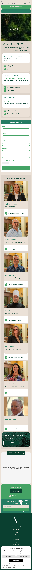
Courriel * (5, 134)
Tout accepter (15, 560)
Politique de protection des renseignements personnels (13, 565)
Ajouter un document (8, 160)
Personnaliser (23, 556)
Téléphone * (5, 141)
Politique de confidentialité (7, 563)
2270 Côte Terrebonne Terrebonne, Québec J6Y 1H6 (15, 81)
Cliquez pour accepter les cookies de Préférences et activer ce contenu (16, 467)
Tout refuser (9, 556)
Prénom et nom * (7, 127)
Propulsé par (4, 567)
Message (4, 148)
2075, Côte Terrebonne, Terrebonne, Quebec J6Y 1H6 (15, 59)
